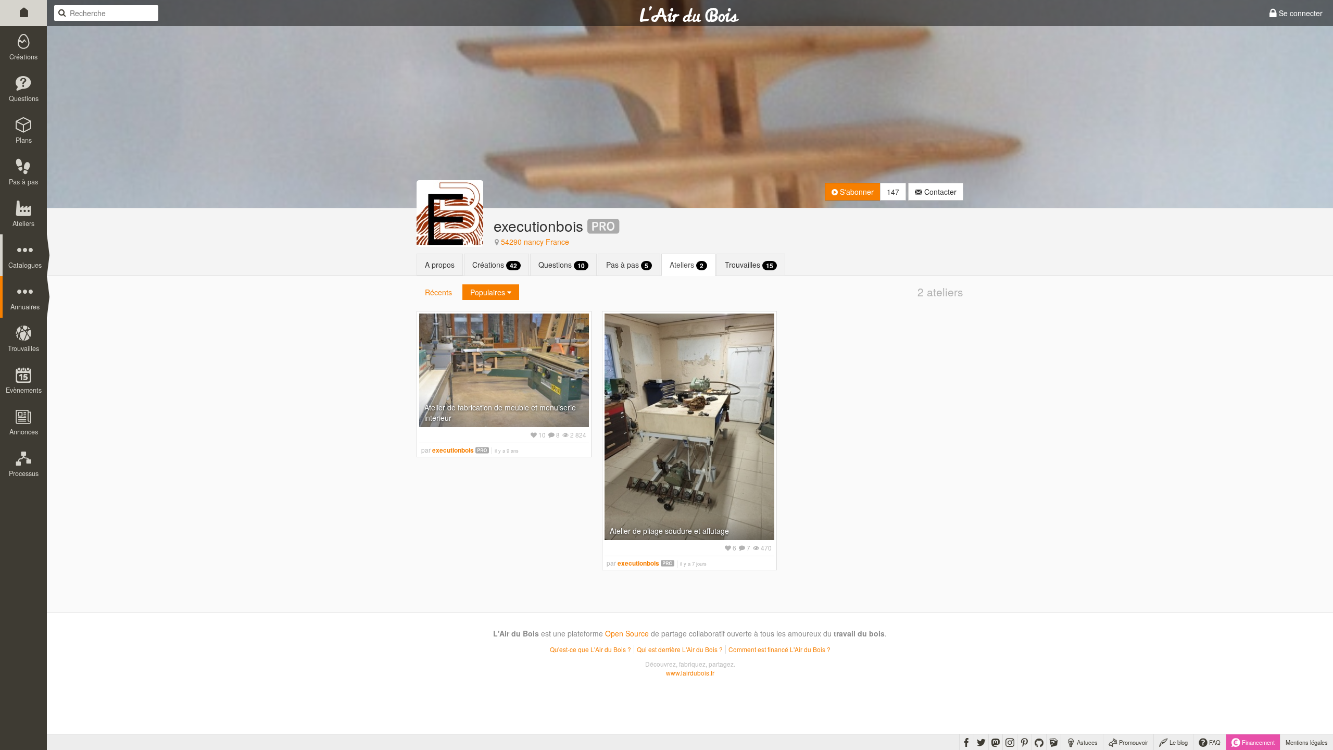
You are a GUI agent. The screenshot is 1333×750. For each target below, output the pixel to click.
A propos (440, 264)
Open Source (627, 633)
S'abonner (856, 191)
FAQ (1214, 742)
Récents (438, 292)
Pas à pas (627, 264)
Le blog (1178, 742)
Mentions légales (1307, 742)
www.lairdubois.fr (690, 672)
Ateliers (686, 264)
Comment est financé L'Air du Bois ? (779, 649)
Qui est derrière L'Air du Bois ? (680, 649)
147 (893, 191)
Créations (494, 264)
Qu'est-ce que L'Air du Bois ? (590, 649)
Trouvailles (749, 264)
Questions (561, 264)
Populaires (488, 292)
